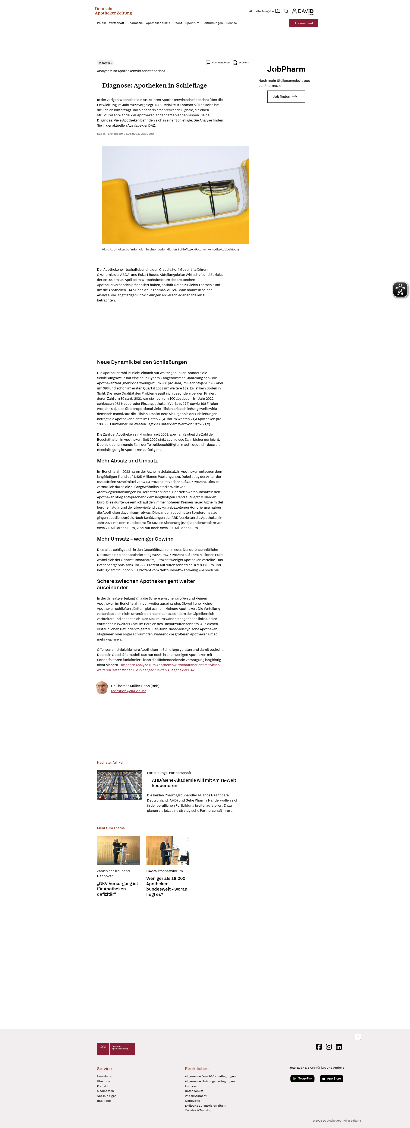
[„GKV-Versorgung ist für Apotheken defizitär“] (118, 850)
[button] (113, 11)
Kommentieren (221, 62)
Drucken (244, 62)
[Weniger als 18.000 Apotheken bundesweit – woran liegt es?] (168, 850)
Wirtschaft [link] (105, 62)
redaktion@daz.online (128, 691)
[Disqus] (173, 963)
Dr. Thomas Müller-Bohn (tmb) (135, 685)
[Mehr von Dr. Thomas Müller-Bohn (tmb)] (101, 688)
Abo (303, 23)
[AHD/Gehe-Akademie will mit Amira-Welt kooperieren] (119, 791)
